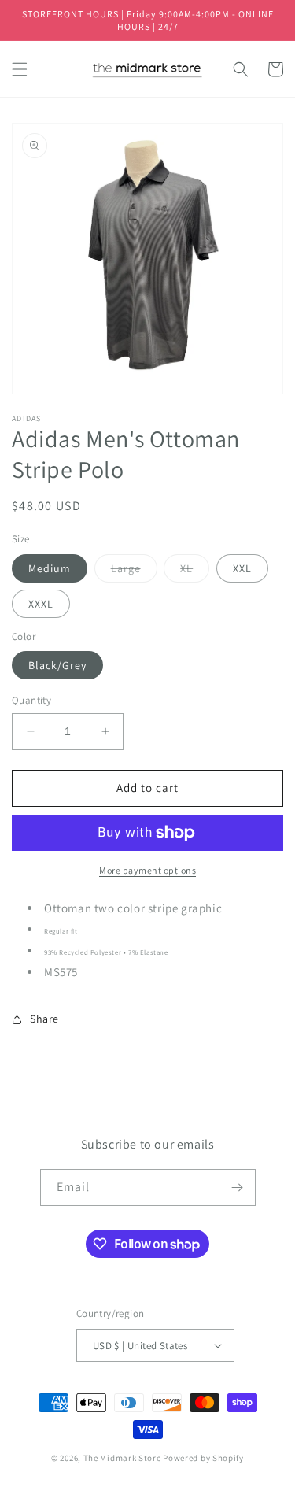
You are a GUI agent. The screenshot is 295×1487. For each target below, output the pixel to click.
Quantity (31, 700)
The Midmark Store (122, 1457)
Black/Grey (57, 665)
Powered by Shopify (203, 1457)
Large (134, 571)
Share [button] (44, 1019)
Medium (49, 568)
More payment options (147, 870)
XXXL (40, 604)
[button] (19, 69)
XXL (242, 568)
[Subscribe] (237, 1187)
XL (194, 571)
